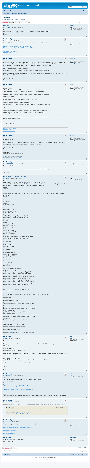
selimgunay (13, 19)
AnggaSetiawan (73, 161)
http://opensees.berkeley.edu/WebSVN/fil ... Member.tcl (17, 47)
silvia (9, 19)
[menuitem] (12, 11)
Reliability (6, 17)
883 (73, 40)
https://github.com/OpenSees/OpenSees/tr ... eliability (17, 427)
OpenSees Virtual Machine (9, 53)
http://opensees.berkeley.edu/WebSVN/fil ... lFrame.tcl (17, 46)
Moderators (22, 19)
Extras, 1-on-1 (14, 51)
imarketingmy (73, 437)
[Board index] (10, 6)
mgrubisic (72, 135)
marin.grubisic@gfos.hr (8, 157)
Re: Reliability (7, 39)
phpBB (40, 457)
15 (73, 163)
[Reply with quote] (65, 26)
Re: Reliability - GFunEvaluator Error (14, 176)
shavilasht (72, 25)
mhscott (18, 19)
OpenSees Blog (6, 51)
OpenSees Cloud (7, 52)
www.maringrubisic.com (18, 157)
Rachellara (72, 373)
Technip (71, 176)
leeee (71, 400)
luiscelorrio (72, 58)
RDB (71, 336)
